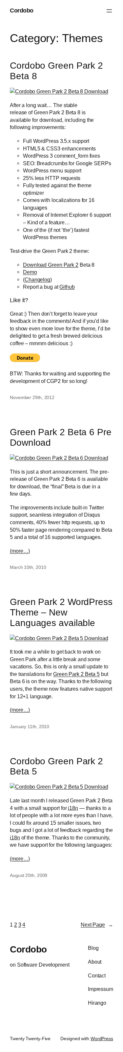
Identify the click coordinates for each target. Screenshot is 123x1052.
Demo (30, 272)
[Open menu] (109, 11)
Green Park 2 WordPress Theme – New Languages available (61, 612)
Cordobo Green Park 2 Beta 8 (56, 70)
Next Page (97, 925)
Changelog (37, 279)
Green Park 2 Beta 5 (76, 674)
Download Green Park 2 (50, 265)
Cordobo (21, 10)
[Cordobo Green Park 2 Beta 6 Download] (59, 458)
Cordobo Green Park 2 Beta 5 (56, 766)
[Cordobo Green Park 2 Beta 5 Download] (59, 638)
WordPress (102, 1038)
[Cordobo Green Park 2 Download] (59, 91)
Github (66, 287)
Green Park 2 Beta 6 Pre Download (61, 437)
